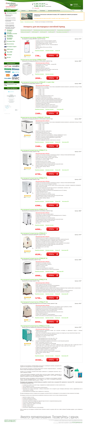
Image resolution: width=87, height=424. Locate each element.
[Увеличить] (32, 52)
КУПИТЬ (51, 56)
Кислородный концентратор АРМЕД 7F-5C (34, 209)
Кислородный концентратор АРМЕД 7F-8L (34, 279)
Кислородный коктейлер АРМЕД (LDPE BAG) (35, 37)
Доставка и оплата (32, 10)
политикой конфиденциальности (77, 422)
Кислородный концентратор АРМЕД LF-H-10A (35, 326)
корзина (75, 4)
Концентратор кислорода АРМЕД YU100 (33, 59)
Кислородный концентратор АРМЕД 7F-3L (34, 178)
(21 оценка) (28, 136)
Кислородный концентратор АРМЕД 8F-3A (34, 258)
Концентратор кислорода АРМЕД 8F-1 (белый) (35, 117)
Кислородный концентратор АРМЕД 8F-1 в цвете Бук (37, 82)
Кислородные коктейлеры (26, 30)
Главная (21, 21)
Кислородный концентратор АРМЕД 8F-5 (33, 233)
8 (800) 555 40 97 (39, 6)
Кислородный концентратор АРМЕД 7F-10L (34, 302)
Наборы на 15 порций (25, 31)
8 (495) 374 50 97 (39, 4)
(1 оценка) (28, 345)
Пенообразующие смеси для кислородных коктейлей (44, 30)
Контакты (23, 10)
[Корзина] (71, 5)
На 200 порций (43, 31)
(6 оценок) (28, 56)
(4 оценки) (28, 252)
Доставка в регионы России (54, 10)
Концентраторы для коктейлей (63, 30)
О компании (42, 10)
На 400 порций (51, 31)
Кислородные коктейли (29, 21)
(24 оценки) (28, 169)
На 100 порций (34, 31)
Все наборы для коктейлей (62, 31)
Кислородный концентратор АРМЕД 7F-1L (34, 150)
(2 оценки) (28, 298)
